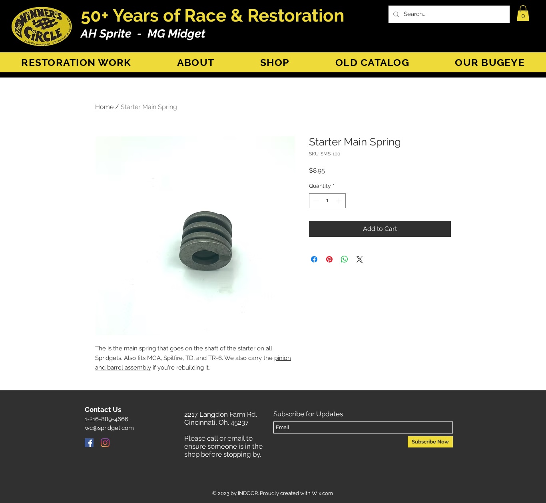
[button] (523, 13)
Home (104, 107)
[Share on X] (360, 259)
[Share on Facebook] (314, 259)
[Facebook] (89, 442)
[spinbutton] (327, 201)
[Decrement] (315, 201)
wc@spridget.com (109, 427)
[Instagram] (105, 442)
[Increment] (340, 201)
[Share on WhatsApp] (344, 259)
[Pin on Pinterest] (329, 259)
